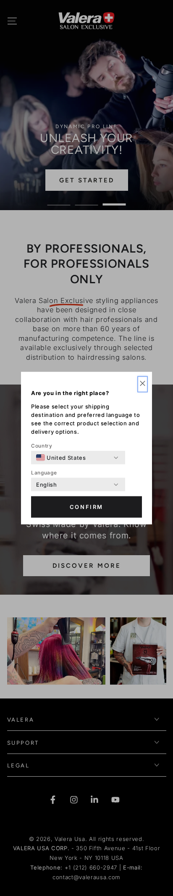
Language (44, 472)
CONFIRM (86, 506)
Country (41, 446)
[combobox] (61, 457)
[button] (142, 384)
